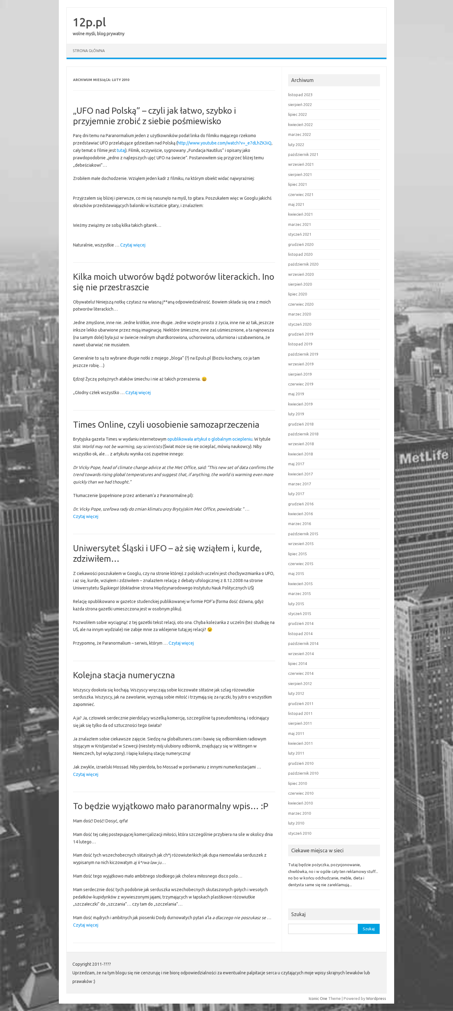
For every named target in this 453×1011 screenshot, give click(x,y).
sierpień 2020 (300, 284)
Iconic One (318, 998)
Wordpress (376, 998)
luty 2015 (296, 603)
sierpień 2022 (300, 104)
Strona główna (89, 51)
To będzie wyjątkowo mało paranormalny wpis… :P (170, 806)
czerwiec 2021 (300, 194)
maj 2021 (296, 204)
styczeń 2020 (299, 324)
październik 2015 (303, 534)
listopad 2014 (300, 633)
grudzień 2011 (300, 703)
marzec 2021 (299, 224)
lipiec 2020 (297, 294)
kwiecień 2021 (300, 214)
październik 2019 (303, 354)
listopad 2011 (300, 713)
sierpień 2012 (300, 683)
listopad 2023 (300, 94)
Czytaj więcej (132, 245)
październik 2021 (303, 154)
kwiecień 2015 (300, 583)
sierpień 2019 (300, 374)
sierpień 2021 (300, 174)
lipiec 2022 (297, 114)
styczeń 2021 (299, 234)
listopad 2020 (300, 254)
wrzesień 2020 (301, 274)
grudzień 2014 (300, 623)
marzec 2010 (299, 813)
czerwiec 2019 (300, 384)
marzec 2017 (299, 484)
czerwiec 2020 (300, 304)
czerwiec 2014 (300, 673)
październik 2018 (303, 434)
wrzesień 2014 (301, 653)
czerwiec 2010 (300, 793)
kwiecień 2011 (300, 743)
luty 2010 (296, 823)
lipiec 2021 (297, 184)
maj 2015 (296, 573)
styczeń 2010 (299, 833)
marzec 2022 (299, 134)
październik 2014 (303, 643)
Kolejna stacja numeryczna (124, 675)
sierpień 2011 (300, 723)
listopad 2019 (300, 344)
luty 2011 (296, 753)
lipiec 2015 (297, 554)
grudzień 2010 (300, 763)
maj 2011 (296, 733)
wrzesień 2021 (301, 164)
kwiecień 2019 (300, 404)
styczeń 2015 (299, 613)
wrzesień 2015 (301, 543)
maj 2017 (296, 464)
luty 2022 (296, 144)
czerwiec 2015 (300, 563)
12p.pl (89, 21)
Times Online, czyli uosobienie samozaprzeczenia (166, 424)
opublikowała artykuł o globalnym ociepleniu (209, 439)
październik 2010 (303, 773)
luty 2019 (296, 414)
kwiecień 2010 (300, 803)
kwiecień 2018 (300, 454)
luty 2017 (296, 493)
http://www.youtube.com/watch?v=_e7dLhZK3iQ (224, 143)
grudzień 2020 (300, 244)
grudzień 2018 (300, 424)
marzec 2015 (299, 593)
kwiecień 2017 (300, 474)
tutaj (121, 150)
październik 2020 (303, 264)
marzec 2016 (299, 523)
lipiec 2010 (297, 783)
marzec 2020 (299, 314)
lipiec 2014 (297, 663)
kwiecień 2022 (300, 124)
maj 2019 (296, 394)
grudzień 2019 (300, 334)
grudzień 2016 (300, 504)
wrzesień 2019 (301, 364)
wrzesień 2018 (301, 444)
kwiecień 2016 (300, 514)
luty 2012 (296, 693)
